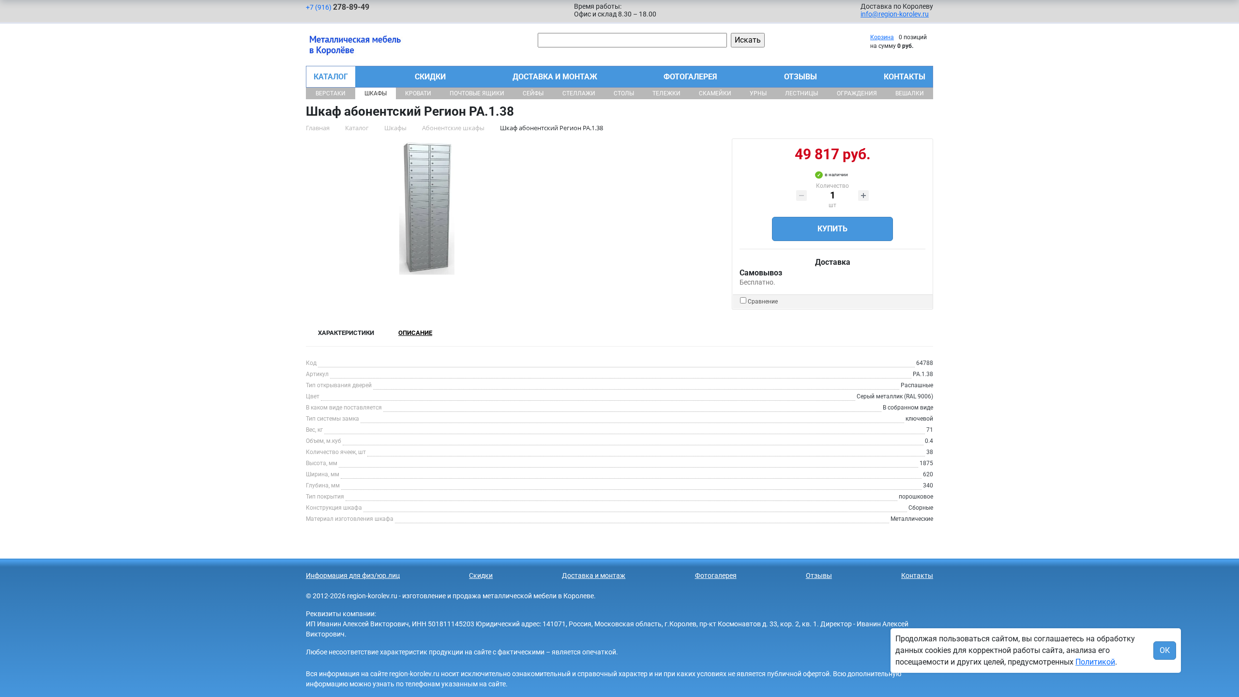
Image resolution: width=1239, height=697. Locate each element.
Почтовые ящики (477, 93)
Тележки (666, 93)
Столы (624, 93)
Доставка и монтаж (555, 76)
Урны (758, 93)
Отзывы (800, 76)
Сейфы (533, 93)
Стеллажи (578, 93)
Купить (832, 228)
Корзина (882, 37)
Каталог (331, 76)
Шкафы (375, 93)
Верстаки (331, 93)
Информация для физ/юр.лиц (353, 575)
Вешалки (909, 93)
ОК (1165, 650)
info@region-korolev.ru (895, 14)
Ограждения (857, 93)
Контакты (904, 76)
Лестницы (801, 93)
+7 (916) (337, 7)
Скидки (430, 76)
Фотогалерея (690, 76)
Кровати (418, 93)
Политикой (1095, 662)
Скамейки (715, 93)
